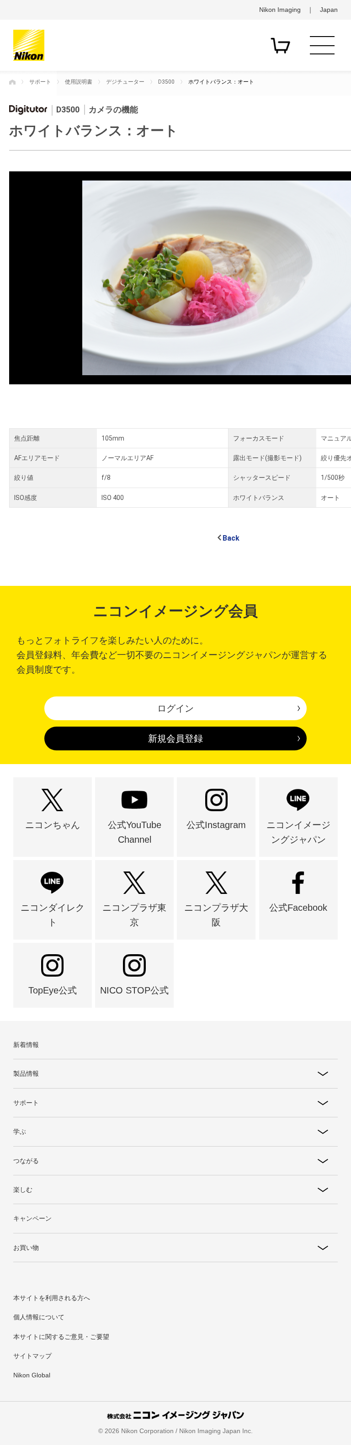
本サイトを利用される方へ (51, 1298)
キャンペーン (32, 1218)
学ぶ (19, 1131)
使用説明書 (78, 82)
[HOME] (12, 81)
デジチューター (125, 82)
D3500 (166, 82)
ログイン (175, 708)
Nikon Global (31, 1375)
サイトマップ (32, 1356)
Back (231, 538)
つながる (26, 1160)
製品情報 (26, 1073)
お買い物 (26, 1247)
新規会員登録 (175, 738)
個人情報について (38, 1317)
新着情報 (26, 1044)
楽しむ (22, 1189)
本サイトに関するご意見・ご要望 (61, 1336)
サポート (40, 82)
